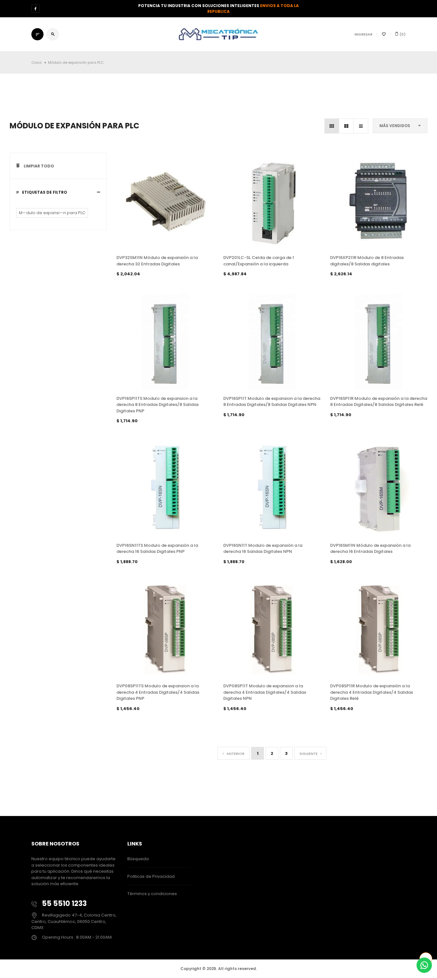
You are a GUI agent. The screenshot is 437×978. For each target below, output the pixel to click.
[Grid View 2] (346, 126)
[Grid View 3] (332, 126)
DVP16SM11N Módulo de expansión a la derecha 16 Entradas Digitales (370, 548)
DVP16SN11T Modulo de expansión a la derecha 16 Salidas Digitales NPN (262, 548)
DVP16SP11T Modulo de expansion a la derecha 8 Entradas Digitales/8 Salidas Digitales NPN (271, 401)
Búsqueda (138, 859)
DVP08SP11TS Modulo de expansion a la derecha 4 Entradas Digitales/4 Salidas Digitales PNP (157, 692)
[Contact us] (424, 965)
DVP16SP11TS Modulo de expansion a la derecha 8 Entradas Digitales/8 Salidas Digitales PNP (157, 404)
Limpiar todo (38, 166)
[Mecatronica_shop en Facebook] (35, 9)
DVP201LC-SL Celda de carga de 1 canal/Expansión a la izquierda (258, 261)
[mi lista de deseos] (384, 34)
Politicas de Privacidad (151, 876)
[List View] (361, 126)
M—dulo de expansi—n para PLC (52, 213)
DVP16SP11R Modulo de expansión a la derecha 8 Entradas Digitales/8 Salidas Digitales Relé (378, 401)
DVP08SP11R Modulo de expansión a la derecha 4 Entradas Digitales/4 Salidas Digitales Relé (371, 692)
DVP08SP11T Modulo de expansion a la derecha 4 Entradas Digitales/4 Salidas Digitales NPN (264, 692)
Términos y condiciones (152, 894)
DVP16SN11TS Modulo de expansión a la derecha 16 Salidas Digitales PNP (157, 548)
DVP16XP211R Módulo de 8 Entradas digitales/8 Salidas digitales (367, 261)
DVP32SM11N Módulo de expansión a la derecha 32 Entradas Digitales (157, 261)
